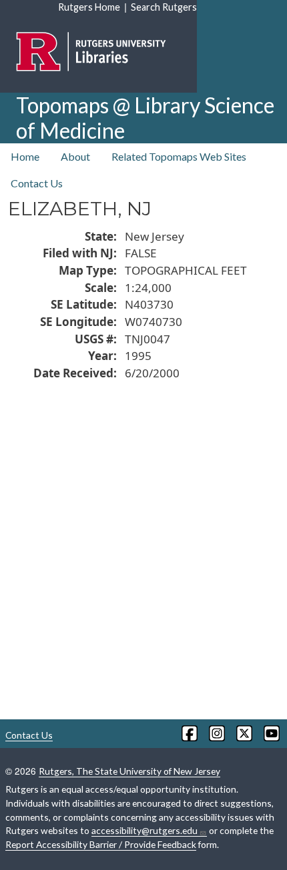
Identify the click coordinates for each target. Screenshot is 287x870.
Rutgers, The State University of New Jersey (129, 771)
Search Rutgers (164, 7)
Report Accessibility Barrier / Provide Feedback (100, 844)
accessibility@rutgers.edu (144, 830)
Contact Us (37, 183)
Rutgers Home (89, 7)
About (75, 156)
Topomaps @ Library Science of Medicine (145, 117)
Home (25, 156)
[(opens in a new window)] (188, 733)
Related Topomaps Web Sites (178, 156)
